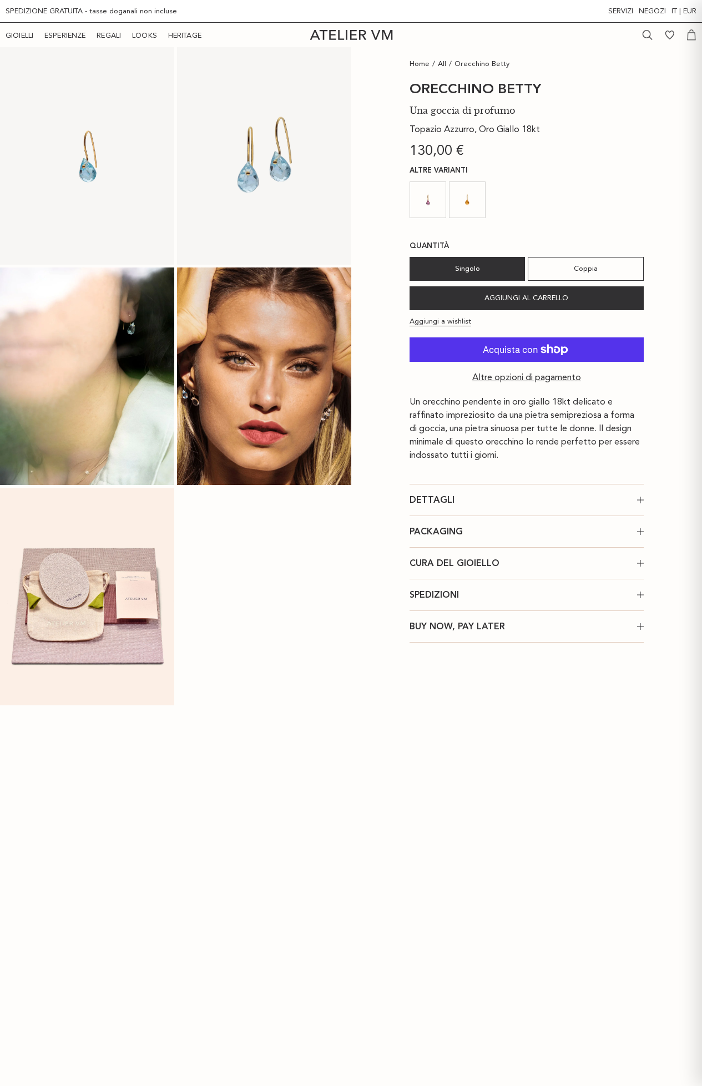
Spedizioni (434, 594)
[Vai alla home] (351, 35)
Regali (109, 35)
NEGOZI (652, 11)
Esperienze (64, 35)
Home (420, 63)
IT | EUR (683, 11)
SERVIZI (620, 11)
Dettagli (432, 499)
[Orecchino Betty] (87, 156)
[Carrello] (691, 35)
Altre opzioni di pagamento (526, 377)
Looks (144, 35)
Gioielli (19, 35)
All (442, 63)
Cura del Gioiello (454, 563)
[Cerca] (647, 35)
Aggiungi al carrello (526, 298)
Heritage (184, 35)
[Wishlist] (669, 35)
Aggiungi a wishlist (440, 320)
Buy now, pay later (457, 626)
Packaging (436, 531)
